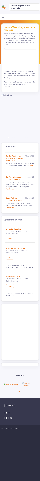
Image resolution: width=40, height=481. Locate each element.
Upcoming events (13, 219)
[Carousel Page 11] (25, 137)
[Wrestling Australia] (29, 384)
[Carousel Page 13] (29, 137)
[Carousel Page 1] (7, 137)
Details (10, 238)
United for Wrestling (13, 229)
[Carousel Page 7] (18, 137)
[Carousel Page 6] (16, 137)
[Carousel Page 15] (33, 137)
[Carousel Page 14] (31, 137)
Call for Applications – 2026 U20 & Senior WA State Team (14, 158)
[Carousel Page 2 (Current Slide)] (8, 137)
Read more (10, 189)
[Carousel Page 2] (20, 391)
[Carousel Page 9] (21, 137)
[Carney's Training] (11, 384)
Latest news (10, 146)
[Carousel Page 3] (10, 137)
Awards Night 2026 (13, 276)
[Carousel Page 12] (27, 137)
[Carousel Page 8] (20, 137)
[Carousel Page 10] (23, 137)
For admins (9, 405)
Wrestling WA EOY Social (15, 248)
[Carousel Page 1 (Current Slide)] (19, 391)
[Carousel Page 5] (14, 137)
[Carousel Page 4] (12, 137)
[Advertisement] (20, 456)
